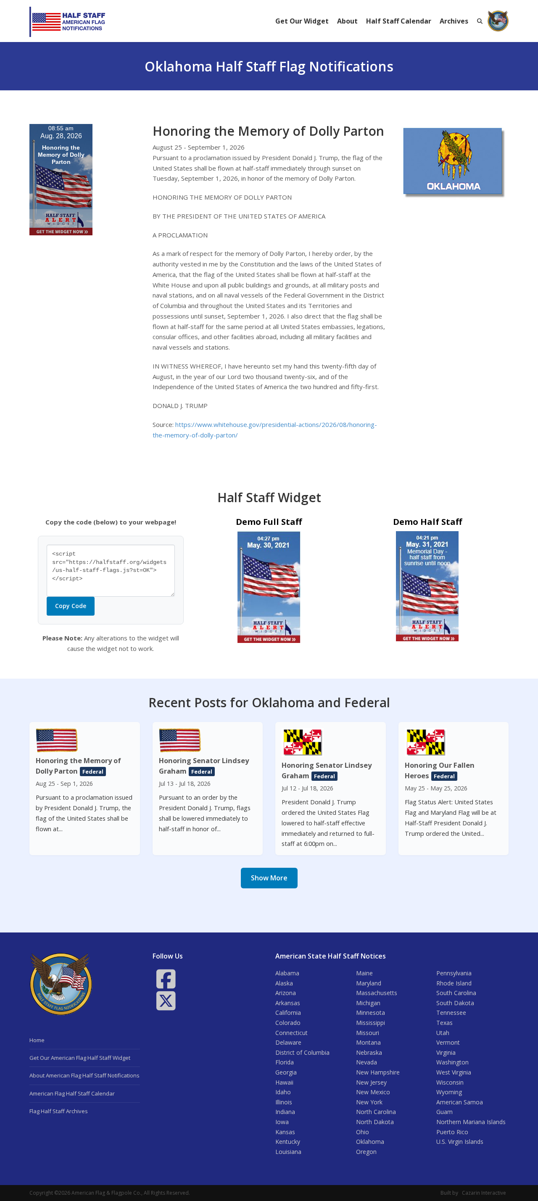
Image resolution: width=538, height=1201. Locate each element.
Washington (452, 1062)
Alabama (287, 973)
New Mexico (373, 1092)
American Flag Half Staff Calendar (72, 1093)
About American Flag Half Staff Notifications (84, 1075)
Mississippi (370, 1023)
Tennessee (451, 1013)
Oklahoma (370, 1142)
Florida (284, 1062)
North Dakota (375, 1122)
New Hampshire (378, 1072)
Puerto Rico (452, 1132)
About (347, 21)
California (288, 1013)
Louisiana (288, 1152)
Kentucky (287, 1142)
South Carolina (456, 993)
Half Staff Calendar (398, 21)
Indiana (285, 1112)
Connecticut (291, 1033)
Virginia (446, 1052)
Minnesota (370, 1013)
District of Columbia (302, 1052)
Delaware (288, 1042)
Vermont (448, 1042)
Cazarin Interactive (484, 1192)
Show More (269, 877)
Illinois (283, 1102)
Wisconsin (450, 1082)
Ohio (362, 1132)
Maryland (368, 983)
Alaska (284, 983)
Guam (444, 1112)
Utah (442, 1033)
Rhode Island (454, 983)
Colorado (288, 1023)
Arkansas (287, 1003)
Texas (444, 1023)
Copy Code (70, 606)
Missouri (367, 1033)
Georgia (286, 1072)
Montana (368, 1042)
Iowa (282, 1122)
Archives (454, 21)
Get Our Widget (302, 21)
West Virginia (453, 1072)
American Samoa (459, 1102)
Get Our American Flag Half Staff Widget (79, 1057)
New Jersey (371, 1082)
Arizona (285, 993)
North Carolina (376, 1112)
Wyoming (449, 1092)
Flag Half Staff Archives (58, 1111)
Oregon (366, 1152)
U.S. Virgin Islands (459, 1142)
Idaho (283, 1092)
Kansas (285, 1132)
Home (37, 1040)
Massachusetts (376, 993)
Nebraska (369, 1052)
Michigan (368, 1003)
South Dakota (455, 1003)
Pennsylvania (454, 973)
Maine (364, 973)
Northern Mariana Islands (471, 1122)
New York (369, 1102)
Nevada (366, 1062)
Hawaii (284, 1082)
